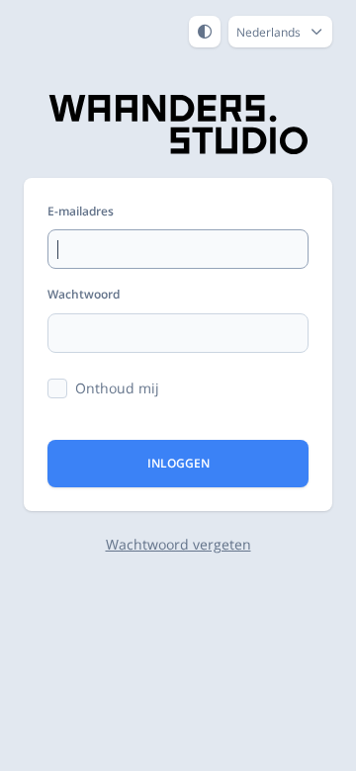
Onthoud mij (117, 388)
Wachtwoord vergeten (178, 544)
